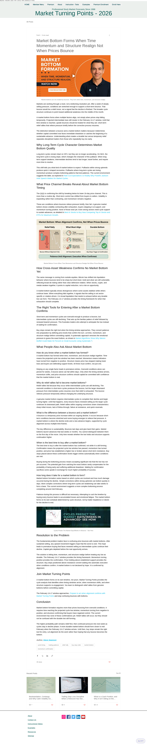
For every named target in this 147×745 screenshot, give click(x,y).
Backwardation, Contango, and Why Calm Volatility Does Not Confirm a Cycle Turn (41, 698)
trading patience (54, 645)
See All (118, 673)
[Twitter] (73, 717)
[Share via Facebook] (37, 656)
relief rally (65, 645)
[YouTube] (83, 717)
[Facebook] (68, 717)
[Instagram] (64, 717)
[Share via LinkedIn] (47, 656)
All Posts (29, 22)
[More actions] (109, 35)
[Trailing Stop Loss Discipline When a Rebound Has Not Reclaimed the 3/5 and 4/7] (73, 685)
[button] (38, 4)
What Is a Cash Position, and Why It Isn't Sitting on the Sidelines (105, 698)
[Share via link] (52, 656)
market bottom (89, 645)
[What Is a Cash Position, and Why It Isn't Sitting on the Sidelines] (106, 685)
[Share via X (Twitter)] (42, 656)
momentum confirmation (45, 649)
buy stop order (76, 645)
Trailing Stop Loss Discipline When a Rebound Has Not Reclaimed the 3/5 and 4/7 (73, 698)
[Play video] (73, 76)
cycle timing (41, 645)
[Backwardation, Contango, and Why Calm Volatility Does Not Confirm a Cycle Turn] (41, 685)
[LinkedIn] (78, 717)
